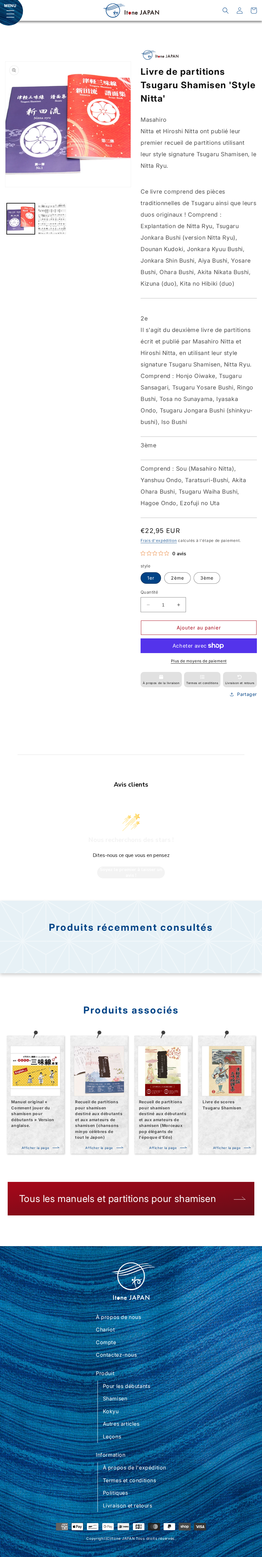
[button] (226, 11)
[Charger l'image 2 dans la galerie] (52, 218)
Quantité (149, 592)
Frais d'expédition (159, 540)
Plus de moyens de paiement (199, 661)
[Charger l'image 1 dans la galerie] (21, 218)
